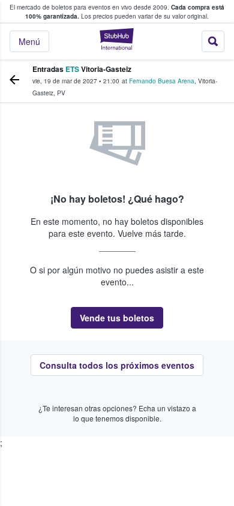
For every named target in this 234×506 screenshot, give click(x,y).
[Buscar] (213, 41)
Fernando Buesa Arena (161, 81)
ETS (72, 69)
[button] (117, 318)
